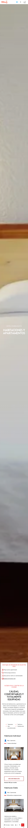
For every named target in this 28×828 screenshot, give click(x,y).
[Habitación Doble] (14, 805)
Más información (14, 779)
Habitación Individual (12, 736)
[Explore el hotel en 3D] (3, 679)
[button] (22, 824)
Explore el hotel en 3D (9, 678)
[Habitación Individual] (14, 753)
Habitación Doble (11, 788)
